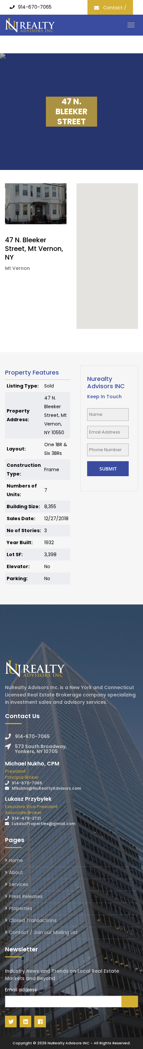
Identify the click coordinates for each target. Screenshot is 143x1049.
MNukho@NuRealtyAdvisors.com (46, 788)
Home (16, 861)
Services (18, 884)
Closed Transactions (33, 920)
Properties (20, 908)
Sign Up (129, 1001)
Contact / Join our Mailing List (43, 932)
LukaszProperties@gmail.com (43, 823)
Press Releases (26, 896)
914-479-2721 (26, 818)
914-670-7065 (35, 7)
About (16, 872)
